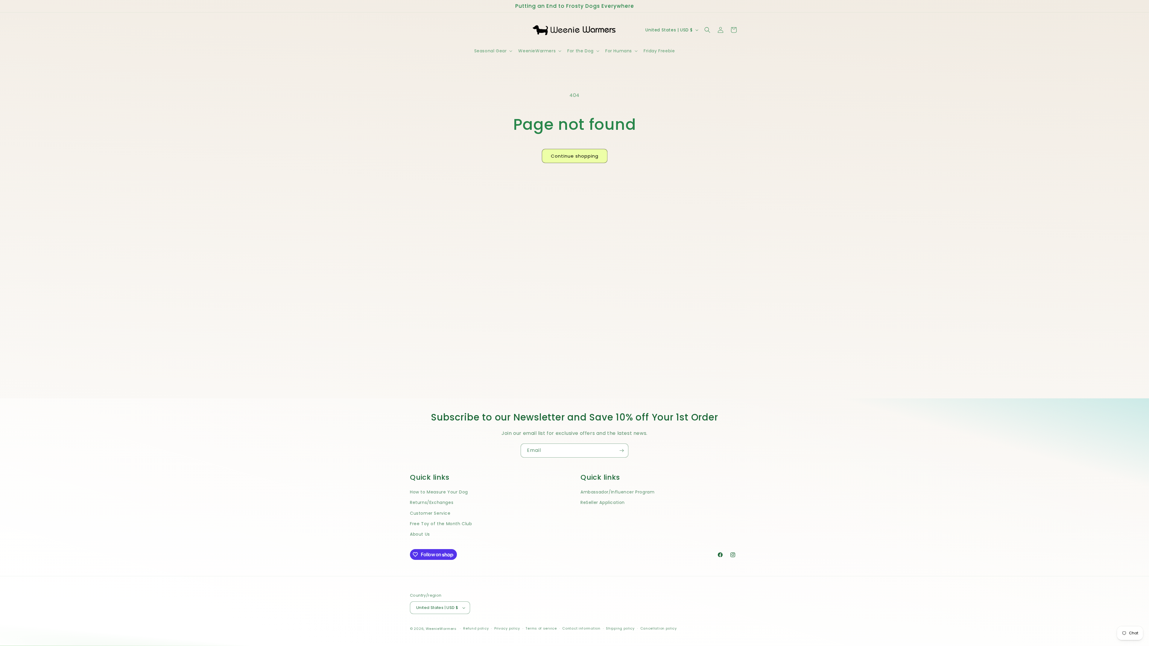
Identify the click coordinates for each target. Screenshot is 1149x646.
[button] (493, 51)
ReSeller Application (602, 502)
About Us (420, 534)
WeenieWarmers (441, 628)
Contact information (581, 628)
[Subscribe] (621, 451)
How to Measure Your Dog (439, 492)
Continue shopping (574, 156)
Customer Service (430, 513)
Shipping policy (620, 628)
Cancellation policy (658, 628)
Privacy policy (507, 628)
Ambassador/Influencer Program (617, 492)
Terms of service (541, 628)
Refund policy (476, 628)
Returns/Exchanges (431, 502)
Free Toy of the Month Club (441, 524)
